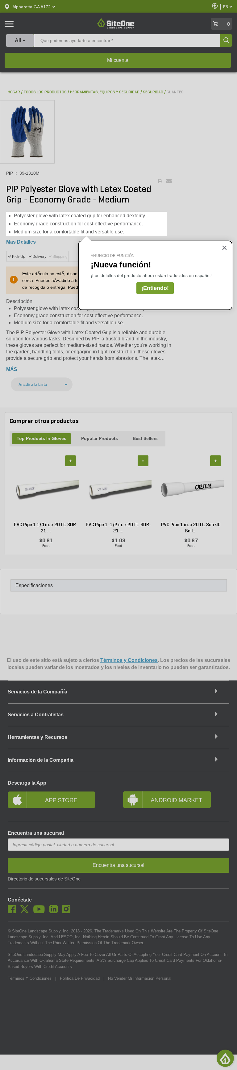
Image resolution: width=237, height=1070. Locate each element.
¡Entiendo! (155, 288)
